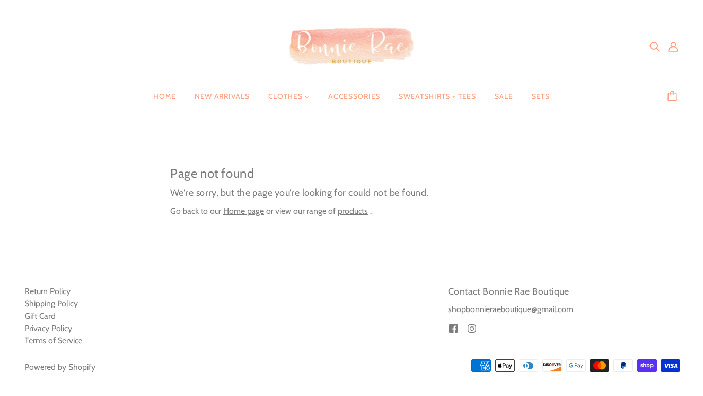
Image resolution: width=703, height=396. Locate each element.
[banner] (351, 45)
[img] (654, 46)
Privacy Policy (48, 328)
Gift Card (40, 316)
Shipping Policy (51, 303)
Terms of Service (53, 341)
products (353, 211)
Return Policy (48, 291)
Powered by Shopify (60, 367)
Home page (243, 211)
